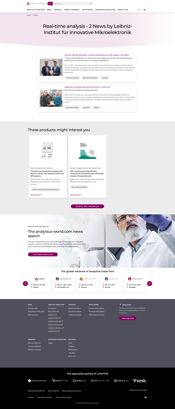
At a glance (52, 308)
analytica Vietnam (54, 325)
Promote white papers (96, 311)
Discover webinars (34, 343)
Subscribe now (128, 318)
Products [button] (58, 10)
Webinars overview (34, 350)
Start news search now (43, 254)
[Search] (91, 4)
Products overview (74, 315)
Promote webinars (34, 346)
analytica (51, 315)
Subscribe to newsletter (36, 311)
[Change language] (144, 10)
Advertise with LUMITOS (36, 391)
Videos (50, 343)
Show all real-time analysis (87, 206)
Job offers (71, 353)
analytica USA (53, 331)
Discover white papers (96, 308)
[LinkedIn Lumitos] (145, 397)
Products (71, 346)
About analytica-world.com (71, 391)
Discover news (33, 308)
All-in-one (72, 356)
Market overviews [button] (72, 10)
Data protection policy (63, 397)
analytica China (53, 318)
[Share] (139, 10)
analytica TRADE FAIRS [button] (36, 10)
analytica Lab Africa (55, 328)
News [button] (49, 10)
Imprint (30, 397)
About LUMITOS (53, 391)
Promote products (74, 311)
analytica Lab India (54, 321)
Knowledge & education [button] (105, 10)
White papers (73, 350)
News (70, 343)
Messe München (53, 311)
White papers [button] (87, 10)
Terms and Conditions (44, 397)
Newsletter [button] (123, 10)
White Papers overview (96, 315)
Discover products (74, 308)
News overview (33, 315)
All (49, 3)
